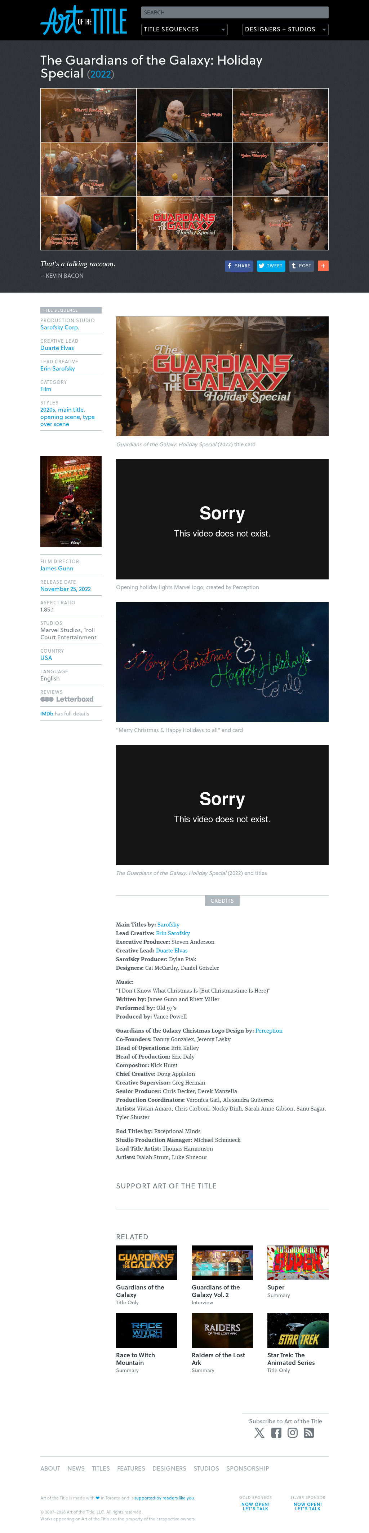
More (323, 265)
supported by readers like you (164, 1497)
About (50, 1468)
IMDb (46, 713)
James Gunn (57, 568)
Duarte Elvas (172, 951)
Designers (169, 1468)
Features (131, 1468)
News (76, 1468)
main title (71, 409)
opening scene (60, 416)
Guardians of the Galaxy (140, 1291)
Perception (269, 1031)
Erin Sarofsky (173, 934)
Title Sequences (171, 29)
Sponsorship (247, 1468)
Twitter (260, 1432)
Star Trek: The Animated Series (291, 1358)
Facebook (276, 1432)
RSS (309, 1432)
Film (46, 389)
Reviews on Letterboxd (66, 699)
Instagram (292, 1432)
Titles (101, 1468)
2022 (100, 73)
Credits (222, 901)
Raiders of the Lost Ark (218, 1358)
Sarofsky (168, 925)
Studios (206, 1468)
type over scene (67, 420)
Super (275, 1287)
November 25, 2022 (65, 588)
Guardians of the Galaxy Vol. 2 (216, 1291)
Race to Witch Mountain (135, 1358)
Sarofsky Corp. (59, 327)
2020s (47, 409)
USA (46, 657)
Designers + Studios (280, 29)
